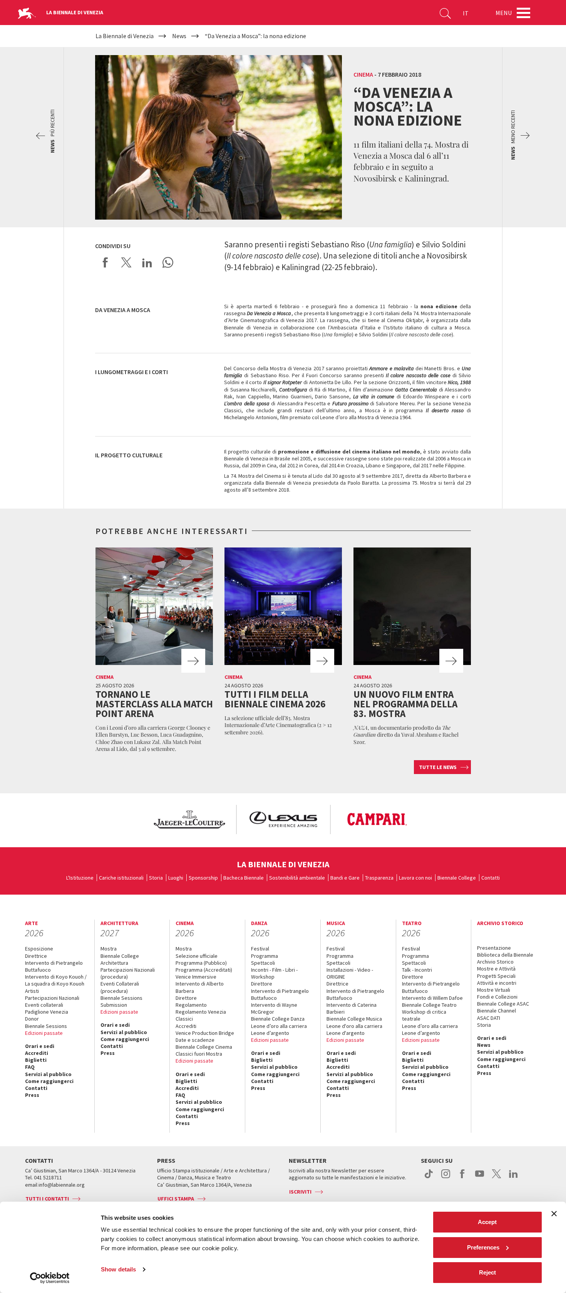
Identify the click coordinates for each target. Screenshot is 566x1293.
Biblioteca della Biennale (505, 954)
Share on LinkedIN (147, 262)
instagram (446, 1178)
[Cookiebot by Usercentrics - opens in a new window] (50, 1278)
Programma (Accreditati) (204, 969)
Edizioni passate (44, 1032)
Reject (487, 1272)
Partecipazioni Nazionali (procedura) (127, 973)
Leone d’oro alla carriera (279, 1026)
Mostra (108, 948)
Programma (264, 955)
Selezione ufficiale (197, 955)
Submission (113, 1004)
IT (466, 13)
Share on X (126, 262)
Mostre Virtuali (493, 989)
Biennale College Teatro (429, 1004)
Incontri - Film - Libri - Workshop (274, 973)
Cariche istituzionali (121, 877)
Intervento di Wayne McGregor (274, 1008)
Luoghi (175, 877)
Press (32, 1094)
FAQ (30, 1066)
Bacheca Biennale (243, 877)
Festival (260, 948)
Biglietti (36, 1059)
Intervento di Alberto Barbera (200, 987)
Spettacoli (263, 962)
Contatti (490, 877)
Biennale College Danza (278, 1018)
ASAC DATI (488, 1017)
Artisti (32, 990)
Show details (118, 1269)
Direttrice (36, 955)
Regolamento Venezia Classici (201, 1015)
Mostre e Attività (496, 968)
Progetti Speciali (496, 975)
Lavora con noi (415, 877)
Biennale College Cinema (204, 1046)
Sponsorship (203, 877)
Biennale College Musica (354, 1018)
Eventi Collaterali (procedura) (119, 987)
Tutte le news (438, 767)
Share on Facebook (105, 262)
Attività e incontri (496, 982)
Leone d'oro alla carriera (354, 1026)
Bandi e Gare (345, 877)
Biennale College (456, 877)
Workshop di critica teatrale (424, 1015)
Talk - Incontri (417, 969)
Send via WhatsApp (168, 262)
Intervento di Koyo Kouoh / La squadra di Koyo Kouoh (56, 980)
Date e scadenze (195, 1039)
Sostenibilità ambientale (297, 877)
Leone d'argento (346, 1032)
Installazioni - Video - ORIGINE (350, 973)
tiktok (429, 1178)
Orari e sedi (39, 1046)
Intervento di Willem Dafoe (432, 997)
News (484, 1044)
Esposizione (39, 948)
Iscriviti (300, 1191)
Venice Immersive (196, 976)
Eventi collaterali (44, 1004)
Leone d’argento (270, 1032)
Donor (32, 1018)
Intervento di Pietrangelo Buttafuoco (54, 966)
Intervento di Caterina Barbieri (352, 1008)
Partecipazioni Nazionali (52, 997)
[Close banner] (554, 1213)
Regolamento (191, 1004)
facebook (463, 1178)
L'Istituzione (80, 877)
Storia (156, 877)
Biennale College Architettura (119, 959)
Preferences (483, 1247)
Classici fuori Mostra (199, 1053)
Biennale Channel (496, 1010)
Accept (487, 1222)
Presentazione (494, 947)
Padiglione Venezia (46, 1011)
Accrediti (36, 1053)
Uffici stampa (175, 1198)
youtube (479, 1178)
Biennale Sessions (46, 1026)
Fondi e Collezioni (497, 996)
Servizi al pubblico (48, 1074)
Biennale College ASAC (503, 1003)
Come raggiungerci (49, 1081)
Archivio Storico (495, 961)
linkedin (513, 1178)
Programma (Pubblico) (201, 962)
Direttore (186, 997)
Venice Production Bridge (205, 1032)
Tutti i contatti (47, 1198)
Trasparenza (379, 877)
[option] (189, 819)
